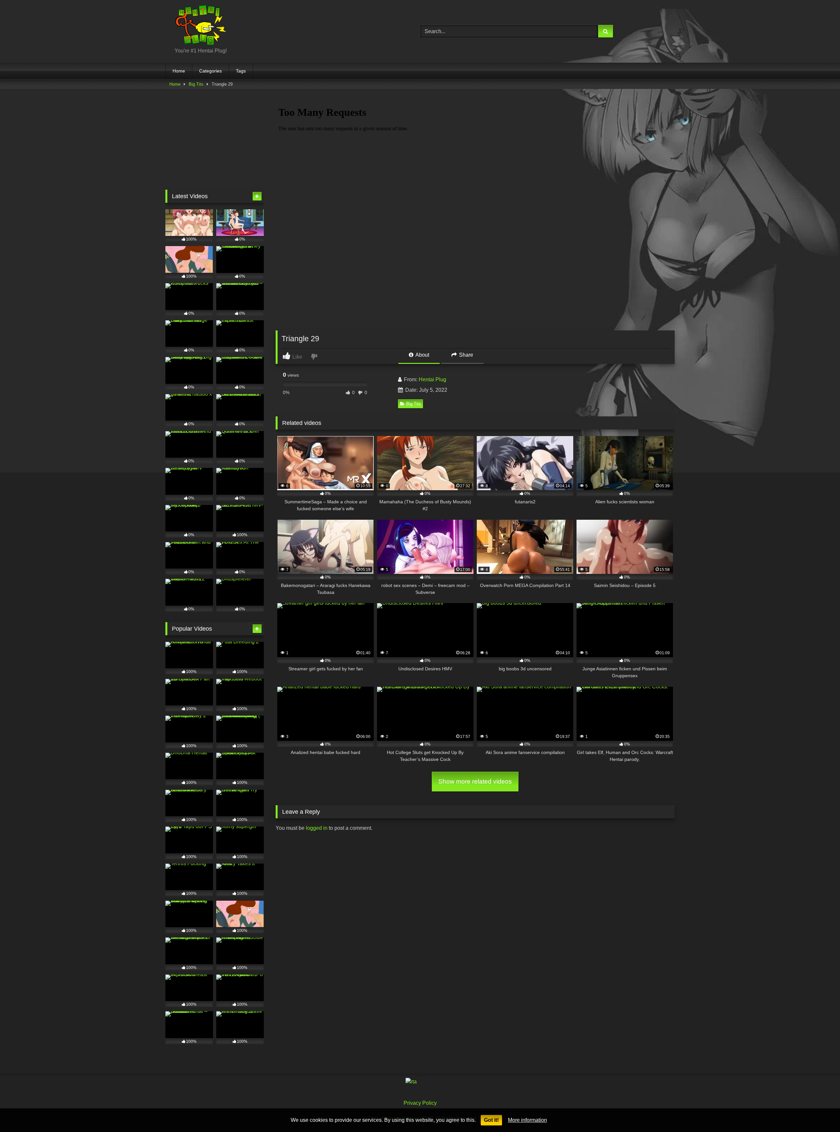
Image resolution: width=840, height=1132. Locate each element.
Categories (210, 70)
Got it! (491, 1120)
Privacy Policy (420, 1103)
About (421, 355)
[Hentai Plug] (196, 26)
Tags (241, 70)
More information (527, 1120)
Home (179, 70)
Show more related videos (475, 781)
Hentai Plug (432, 379)
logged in (316, 828)
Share (465, 355)
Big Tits (196, 84)
